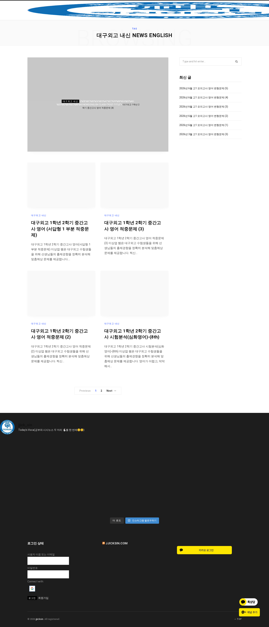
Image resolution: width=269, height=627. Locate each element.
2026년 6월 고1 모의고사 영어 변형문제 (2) (203, 115)
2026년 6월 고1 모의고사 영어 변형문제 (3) (203, 106)
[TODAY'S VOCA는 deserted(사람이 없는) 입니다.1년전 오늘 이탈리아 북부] (236, 457)
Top (239, 619)
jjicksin (39, 619)
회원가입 (43, 597)
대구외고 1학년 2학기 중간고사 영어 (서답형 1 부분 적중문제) (60, 229)
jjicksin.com (117, 543)
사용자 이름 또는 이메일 (41, 554)
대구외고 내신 (70, 101)
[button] (32, 590)
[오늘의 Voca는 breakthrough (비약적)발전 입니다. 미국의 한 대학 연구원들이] (168, 457)
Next (110, 390)
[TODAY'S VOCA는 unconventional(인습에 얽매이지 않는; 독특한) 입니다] (33, 496)
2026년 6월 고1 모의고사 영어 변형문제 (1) (203, 125)
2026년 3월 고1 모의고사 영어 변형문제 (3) (203, 134)
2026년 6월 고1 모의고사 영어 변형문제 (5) (203, 88)
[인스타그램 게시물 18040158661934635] (33, 457)
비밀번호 (32, 567)
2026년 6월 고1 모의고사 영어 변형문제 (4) (203, 97)
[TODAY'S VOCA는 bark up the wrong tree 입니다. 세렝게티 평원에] (101, 457)
